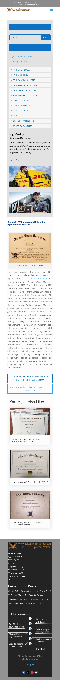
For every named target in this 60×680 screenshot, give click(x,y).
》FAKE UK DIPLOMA (20, 75)
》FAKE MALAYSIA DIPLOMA (24, 90)
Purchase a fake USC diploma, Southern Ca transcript (26, 440)
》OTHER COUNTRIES (21, 110)
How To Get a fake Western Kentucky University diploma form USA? (30, 378)
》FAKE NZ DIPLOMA (20, 105)
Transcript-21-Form (18, 61)
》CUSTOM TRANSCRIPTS (22, 121)
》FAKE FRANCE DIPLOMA (23, 100)
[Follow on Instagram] (32, 672)
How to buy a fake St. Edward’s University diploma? (26, 524)
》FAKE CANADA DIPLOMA (23, 80)
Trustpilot (30, 664)
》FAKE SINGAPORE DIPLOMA (24, 95)
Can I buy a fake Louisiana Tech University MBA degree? (30, 389)
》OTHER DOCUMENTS (21, 126)
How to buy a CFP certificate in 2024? (30, 482)
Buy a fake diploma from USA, (32, 278)
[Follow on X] (27, 672)
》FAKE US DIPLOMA (20, 69)
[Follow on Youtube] (36, 672)
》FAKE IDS (16, 115)
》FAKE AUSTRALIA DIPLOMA (24, 85)
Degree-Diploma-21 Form (21, 56)
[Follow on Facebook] (23, 672)
